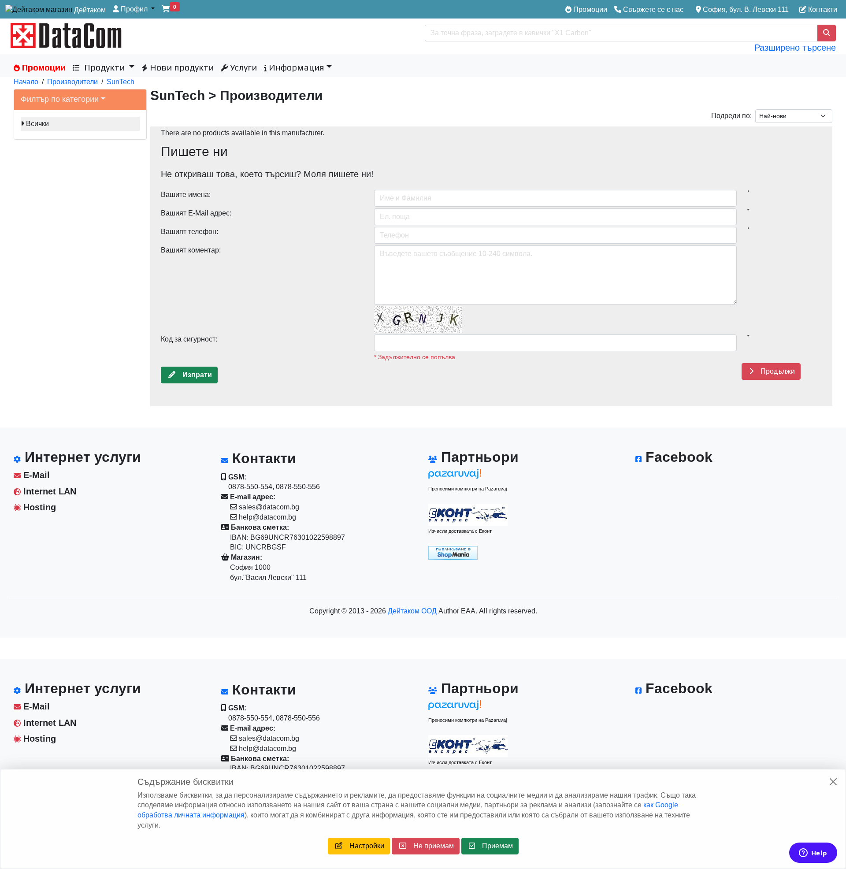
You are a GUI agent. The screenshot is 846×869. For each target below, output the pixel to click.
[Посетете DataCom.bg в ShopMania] (453, 552)
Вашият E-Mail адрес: (196, 213)
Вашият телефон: (189, 231)
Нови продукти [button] (181, 67)
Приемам (494, 846)
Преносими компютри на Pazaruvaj (467, 488)
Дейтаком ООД (412, 611)
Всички (37, 123)
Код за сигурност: (189, 339)
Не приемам (430, 846)
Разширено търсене (795, 47)
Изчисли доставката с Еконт (460, 531)
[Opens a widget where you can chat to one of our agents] (813, 854)
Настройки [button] (363, 846)
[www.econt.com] (468, 515)
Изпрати (193, 375)
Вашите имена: (186, 194)
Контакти (821, 9)
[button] (134, 9)
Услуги (242, 67)
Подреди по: (731, 115)
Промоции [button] (43, 67)
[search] (826, 33)
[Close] (833, 781)
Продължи (774, 371)
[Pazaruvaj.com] (468, 476)
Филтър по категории (60, 99)
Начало (26, 81)
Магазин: (245, 557)
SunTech (120, 81)
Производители (72, 81)
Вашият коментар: (191, 250)
